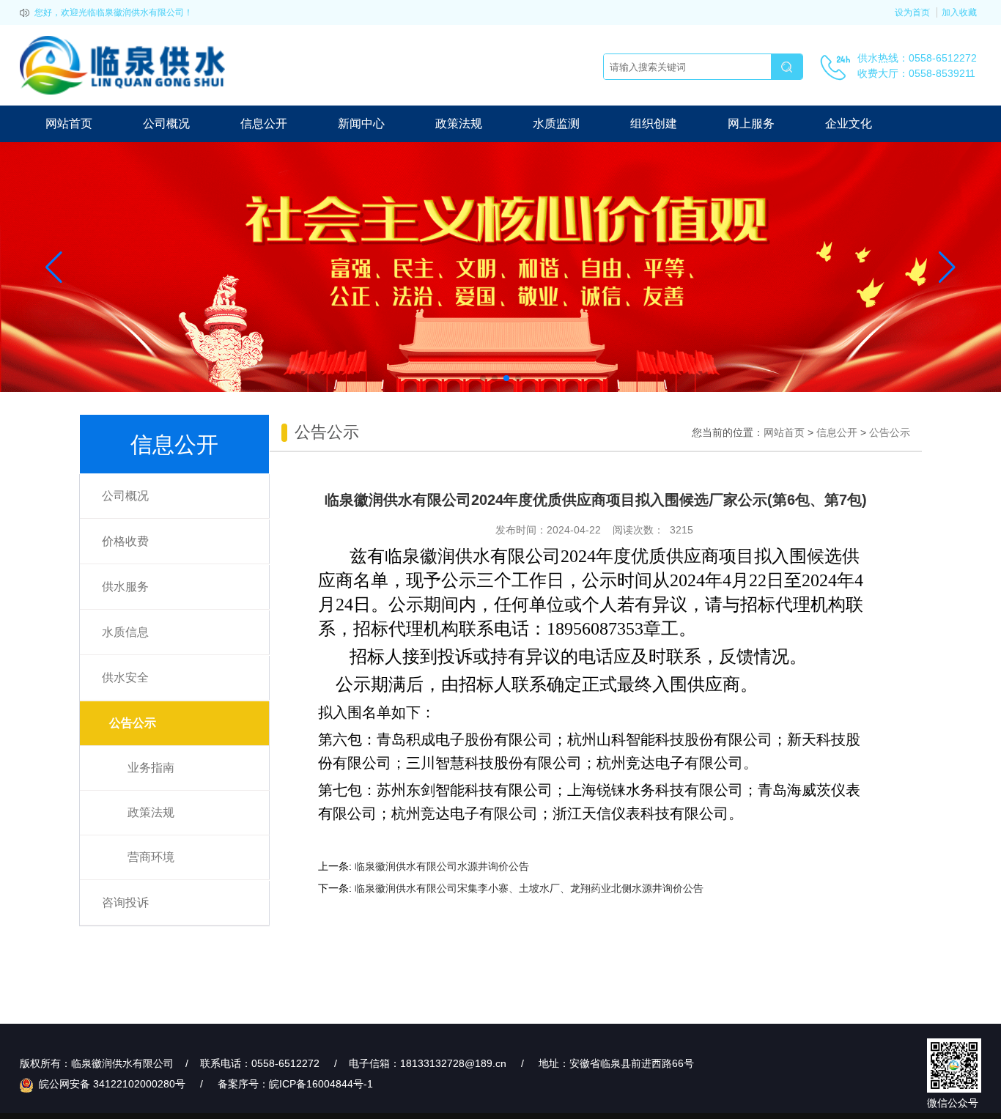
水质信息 (125, 632)
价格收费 (125, 541)
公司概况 (166, 123)
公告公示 (132, 723)
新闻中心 (361, 123)
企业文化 (848, 123)
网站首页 (68, 123)
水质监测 (556, 123)
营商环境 (151, 857)
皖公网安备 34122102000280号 (110, 1084)
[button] (483, 378)
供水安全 (125, 677)
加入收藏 (959, 12)
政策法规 (458, 123)
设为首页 (912, 12)
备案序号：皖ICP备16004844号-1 (295, 1084)
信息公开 (263, 123)
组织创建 (653, 123)
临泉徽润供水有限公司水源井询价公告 (442, 866)
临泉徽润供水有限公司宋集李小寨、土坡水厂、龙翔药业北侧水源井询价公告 (529, 888)
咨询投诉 (125, 902)
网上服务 (751, 123)
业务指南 (151, 767)
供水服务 (125, 586)
